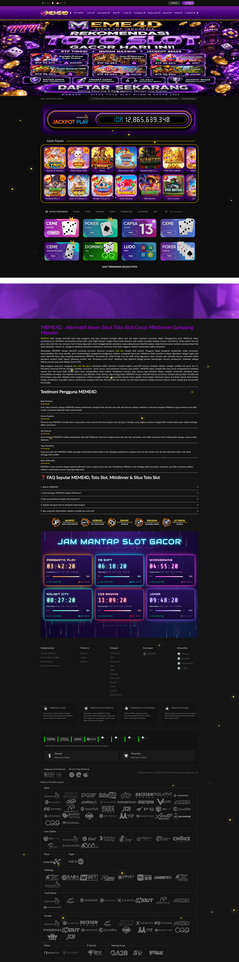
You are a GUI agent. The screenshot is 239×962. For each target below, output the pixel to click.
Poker (177, 13)
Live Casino (103, 13)
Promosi (83, 653)
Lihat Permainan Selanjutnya (119, 267)
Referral (83, 662)
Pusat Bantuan (47, 662)
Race (115, 13)
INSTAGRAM (187, 663)
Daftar (188, 3)
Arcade (166, 13)
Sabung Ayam (116, 695)
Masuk (174, 3)
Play (82, 122)
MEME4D (45, 338)
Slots (90, 13)
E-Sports (189, 13)
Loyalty (83, 658)
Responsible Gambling (50, 658)
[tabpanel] (119, 58)
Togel (126, 13)
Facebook (186, 659)
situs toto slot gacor (82, 366)
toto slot (119, 351)
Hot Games (78, 13)
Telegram (185, 654)
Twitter (185, 668)
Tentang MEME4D (48, 653)
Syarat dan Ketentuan (50, 666)
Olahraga (139, 13)
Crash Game (153, 13)
